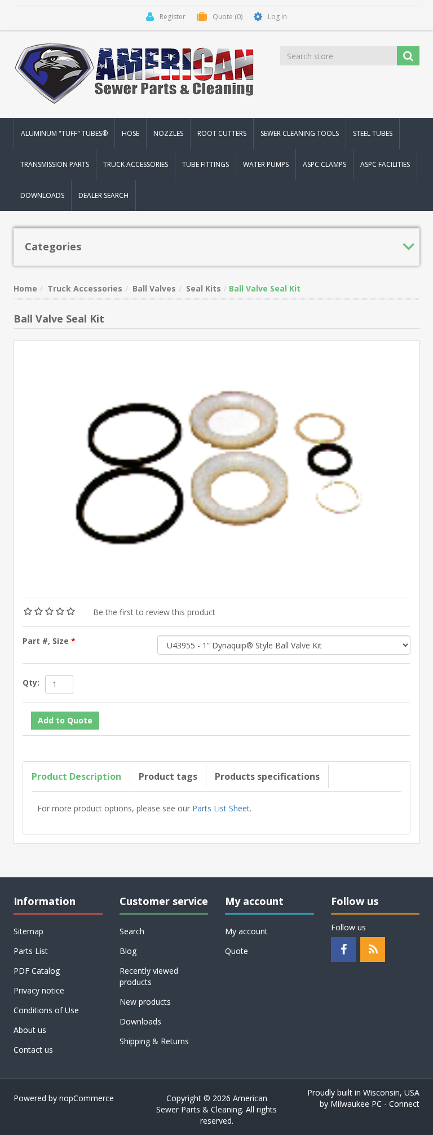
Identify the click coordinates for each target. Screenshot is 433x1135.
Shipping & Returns (154, 1041)
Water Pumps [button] (266, 164)
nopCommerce (86, 1098)
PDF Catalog (37, 970)
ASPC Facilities (385, 164)
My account (246, 931)
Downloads (42, 195)
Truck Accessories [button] (135, 164)
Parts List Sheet (221, 808)
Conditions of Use (46, 1010)
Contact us (33, 1049)
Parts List (31, 951)
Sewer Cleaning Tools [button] (299, 133)
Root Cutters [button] (221, 133)
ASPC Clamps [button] (324, 164)
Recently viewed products (149, 976)
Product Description (76, 776)
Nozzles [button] (168, 133)
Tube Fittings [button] (205, 164)
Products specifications (267, 776)
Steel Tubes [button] (372, 133)
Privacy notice (39, 990)
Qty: (31, 682)
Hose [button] (130, 133)
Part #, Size (47, 640)
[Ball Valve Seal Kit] (216, 462)
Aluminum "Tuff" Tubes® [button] (64, 133)
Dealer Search (103, 195)
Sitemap (28, 931)
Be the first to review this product (154, 612)
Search (132, 931)
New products (145, 1001)
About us (30, 1029)
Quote (236, 951)
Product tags (168, 776)
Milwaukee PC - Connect (374, 1103)
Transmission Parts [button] (54, 164)
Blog (128, 951)
